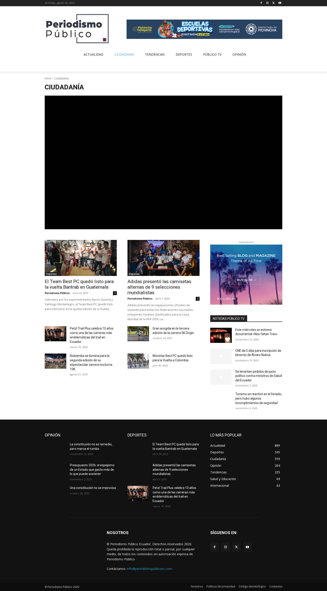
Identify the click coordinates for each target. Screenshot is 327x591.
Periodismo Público (57, 293)
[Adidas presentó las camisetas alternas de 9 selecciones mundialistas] (163, 258)
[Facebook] (261, 3)
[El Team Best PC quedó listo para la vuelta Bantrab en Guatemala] (81, 258)
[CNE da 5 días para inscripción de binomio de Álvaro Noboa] (221, 356)
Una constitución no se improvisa (93, 488)
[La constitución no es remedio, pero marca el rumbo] (55, 449)
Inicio (48, 78)
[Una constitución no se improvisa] (55, 493)
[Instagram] (267, 3)
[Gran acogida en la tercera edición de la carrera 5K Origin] (138, 333)
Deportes (51, 273)
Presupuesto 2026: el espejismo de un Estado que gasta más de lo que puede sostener (92, 469)
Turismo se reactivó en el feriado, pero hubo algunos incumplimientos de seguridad (258, 398)
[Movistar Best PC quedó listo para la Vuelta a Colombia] (138, 361)
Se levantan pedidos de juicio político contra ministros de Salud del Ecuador (258, 376)
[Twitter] (273, 3)
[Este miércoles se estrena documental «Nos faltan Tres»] (221, 335)
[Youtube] (279, 3)
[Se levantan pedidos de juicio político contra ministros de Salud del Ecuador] (221, 377)
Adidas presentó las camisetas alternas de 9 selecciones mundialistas (159, 287)
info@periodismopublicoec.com (149, 569)
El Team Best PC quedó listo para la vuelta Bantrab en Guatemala (79, 284)
